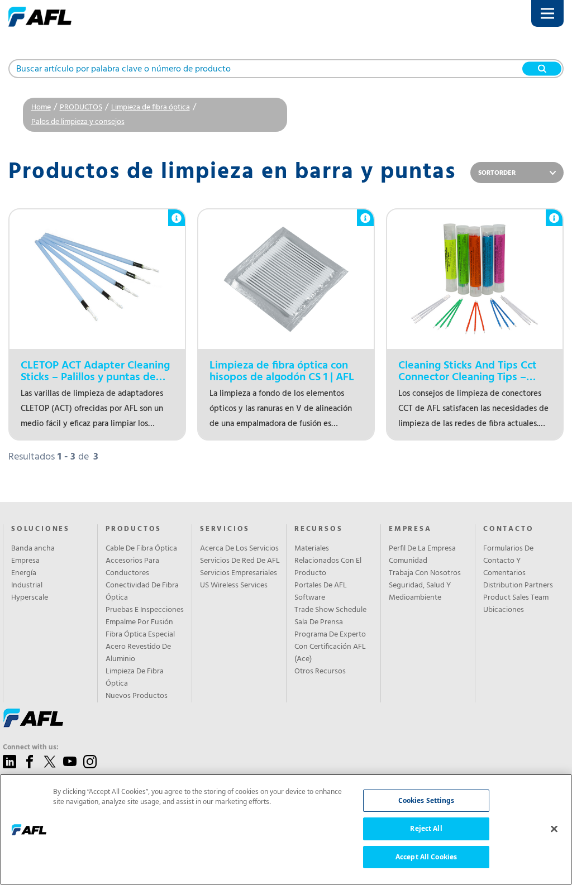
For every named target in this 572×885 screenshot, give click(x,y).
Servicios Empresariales (238, 573)
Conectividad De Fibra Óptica (142, 592)
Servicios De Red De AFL (240, 561)
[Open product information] (176, 212)
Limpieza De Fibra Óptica (135, 678)
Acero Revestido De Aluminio (138, 653)
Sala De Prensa (318, 622)
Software (309, 598)
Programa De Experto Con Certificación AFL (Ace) (330, 647)
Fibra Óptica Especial (140, 635)
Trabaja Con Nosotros (425, 573)
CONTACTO (508, 529)
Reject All (426, 828)
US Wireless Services (234, 586)
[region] (286, 829)
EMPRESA (410, 529)
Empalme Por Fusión (139, 622)
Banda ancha (33, 549)
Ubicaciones (503, 610)
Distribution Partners (518, 586)
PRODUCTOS (81, 107)
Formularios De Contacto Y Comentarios (508, 561)
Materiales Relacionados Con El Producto (327, 561)
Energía (23, 573)
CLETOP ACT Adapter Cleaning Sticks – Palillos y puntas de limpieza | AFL (95, 372)
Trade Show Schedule (330, 610)
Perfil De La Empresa (422, 549)
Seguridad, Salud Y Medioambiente (420, 592)
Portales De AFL (320, 586)
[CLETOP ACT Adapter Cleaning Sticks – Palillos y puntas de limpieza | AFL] (97, 279)
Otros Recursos (320, 672)
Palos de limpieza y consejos (78, 122)
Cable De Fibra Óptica (141, 549)
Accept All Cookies (426, 857)
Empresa (25, 561)
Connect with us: (31, 747)
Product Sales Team (516, 598)
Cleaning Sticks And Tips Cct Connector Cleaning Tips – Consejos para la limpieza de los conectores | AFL (468, 372)
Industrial (26, 586)
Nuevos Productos (137, 696)
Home (41, 107)
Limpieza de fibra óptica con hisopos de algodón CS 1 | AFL (281, 372)
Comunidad (408, 561)
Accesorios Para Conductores (132, 567)
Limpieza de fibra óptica (150, 107)
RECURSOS (318, 529)
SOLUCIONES (40, 529)
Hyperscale (29, 598)
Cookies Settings (426, 800)
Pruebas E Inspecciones (145, 610)
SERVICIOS (225, 529)
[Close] (554, 828)
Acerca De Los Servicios (239, 549)
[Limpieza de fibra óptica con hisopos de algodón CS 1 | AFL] (286, 279)
